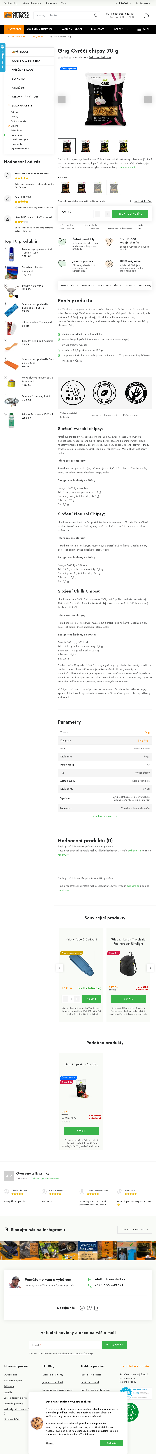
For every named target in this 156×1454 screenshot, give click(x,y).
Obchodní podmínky (13, 1403)
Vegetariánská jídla (20, 148)
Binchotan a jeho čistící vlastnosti (58, 1389)
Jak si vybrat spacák (90, 1382)
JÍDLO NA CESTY (22, 105)
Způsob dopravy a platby (15, 1397)
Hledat (96, 15)
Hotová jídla (16, 144)
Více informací (87, 1434)
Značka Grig (145, 285)
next (150, 968)
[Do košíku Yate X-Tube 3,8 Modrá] (91, 999)
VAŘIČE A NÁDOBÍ (23, 70)
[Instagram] (96, 1308)
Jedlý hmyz (16, 134)
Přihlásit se (114, 1345)
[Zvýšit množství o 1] (107, 214)
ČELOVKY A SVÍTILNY (25, 96)
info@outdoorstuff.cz (109, 1279)
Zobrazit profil (132, 1229)
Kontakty (8, 1392)
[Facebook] (82, 1308)
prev (59, 968)
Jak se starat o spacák (91, 1374)
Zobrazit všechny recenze (45, 1178)
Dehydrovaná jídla (19, 139)
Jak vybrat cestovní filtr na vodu (96, 1389)
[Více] (143, 29)
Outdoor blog (10, 3)
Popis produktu (68, 285)
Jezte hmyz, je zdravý (53, 1382)
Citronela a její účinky (53, 1374)
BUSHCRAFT (19, 78)
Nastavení (50, 1443)
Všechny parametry (103, 816)
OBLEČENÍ (18, 87)
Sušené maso (17, 130)
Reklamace (51, 3)
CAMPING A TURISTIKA (26, 61)
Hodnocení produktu (108, 285)
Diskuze (128, 285)
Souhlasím (111, 1443)
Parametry (87, 285)
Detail (128, 999)
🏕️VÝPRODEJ (20, 52)
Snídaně (15, 112)
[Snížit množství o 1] (97, 214)
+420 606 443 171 (122, 13)
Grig (138, 228)
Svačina (14, 125)
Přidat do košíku (130, 213)
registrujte (63, 854)
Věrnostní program (32, 3)
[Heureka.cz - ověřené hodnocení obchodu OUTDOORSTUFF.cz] (136, 1393)
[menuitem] (14, 29)
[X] (89, 1308)
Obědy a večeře (18, 121)
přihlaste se (134, 850)
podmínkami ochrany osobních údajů (75, 1353)
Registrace (145, 3)
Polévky (14, 116)
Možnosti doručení (143, 201)
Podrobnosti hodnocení (100, 57)
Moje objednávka (12, 1419)
